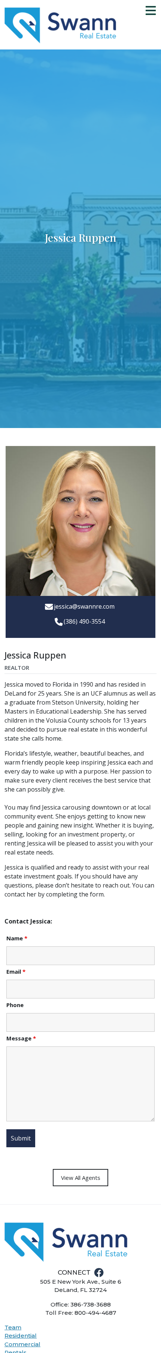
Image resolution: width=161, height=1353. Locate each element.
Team (12, 1327)
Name (16, 938)
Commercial (22, 1344)
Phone (15, 1005)
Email (15, 971)
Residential (20, 1335)
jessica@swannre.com (84, 606)
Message (21, 1038)
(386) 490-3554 (84, 621)
